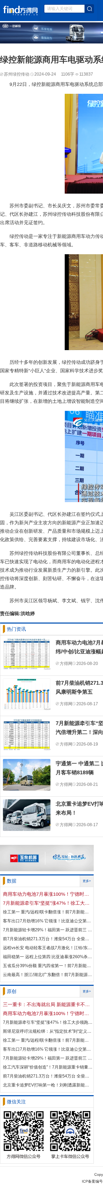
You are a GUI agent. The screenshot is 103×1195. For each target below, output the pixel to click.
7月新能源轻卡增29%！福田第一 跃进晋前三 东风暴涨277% (48, 930)
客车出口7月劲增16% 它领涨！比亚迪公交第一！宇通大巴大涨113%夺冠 (48, 921)
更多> (87, 881)
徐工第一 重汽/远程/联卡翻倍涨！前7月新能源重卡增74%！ (48, 912)
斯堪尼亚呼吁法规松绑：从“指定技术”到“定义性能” (48, 1031)
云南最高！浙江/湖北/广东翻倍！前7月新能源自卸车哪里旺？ (48, 974)
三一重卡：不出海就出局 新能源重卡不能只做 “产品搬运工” (48, 1004)
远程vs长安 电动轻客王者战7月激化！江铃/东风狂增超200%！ (48, 948)
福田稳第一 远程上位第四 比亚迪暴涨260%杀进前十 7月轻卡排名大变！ (48, 956)
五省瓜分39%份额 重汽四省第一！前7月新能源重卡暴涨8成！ (48, 965)
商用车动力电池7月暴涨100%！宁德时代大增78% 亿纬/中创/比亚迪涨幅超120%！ (48, 894)
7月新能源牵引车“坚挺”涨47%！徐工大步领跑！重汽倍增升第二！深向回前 (48, 903)
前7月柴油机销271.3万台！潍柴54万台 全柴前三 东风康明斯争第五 (48, 939)
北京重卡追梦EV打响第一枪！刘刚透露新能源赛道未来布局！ (48, 1085)
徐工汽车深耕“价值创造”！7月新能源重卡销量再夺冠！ (48, 1067)
